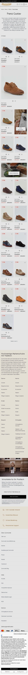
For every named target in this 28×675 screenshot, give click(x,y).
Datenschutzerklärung (5, 664)
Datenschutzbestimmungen (20, 633)
